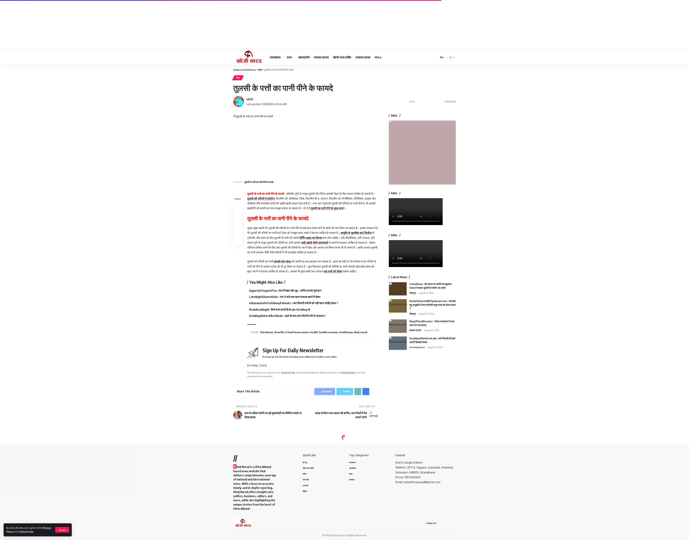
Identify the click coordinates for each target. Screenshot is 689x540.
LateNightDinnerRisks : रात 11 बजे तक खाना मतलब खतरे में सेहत (284, 297)
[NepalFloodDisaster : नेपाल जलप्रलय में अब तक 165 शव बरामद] (398, 326)
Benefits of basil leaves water (292, 332)
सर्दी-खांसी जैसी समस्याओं (314, 242)
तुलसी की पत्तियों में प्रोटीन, (261, 198)
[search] (435, 57)
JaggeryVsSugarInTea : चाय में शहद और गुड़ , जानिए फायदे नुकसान (285, 290)
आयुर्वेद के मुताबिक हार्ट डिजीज (356, 233)
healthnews (346, 332)
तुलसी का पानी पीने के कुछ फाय (327, 208)
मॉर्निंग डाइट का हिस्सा (310, 238)
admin (249, 98)
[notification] (431, 57)
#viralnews (266, 332)
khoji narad (360, 332)
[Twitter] (446, 523)
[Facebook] (442, 523)
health (314, 332)
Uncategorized (417, 347)
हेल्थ (238, 77)
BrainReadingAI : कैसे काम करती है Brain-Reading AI (279, 309)
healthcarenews (328, 332)
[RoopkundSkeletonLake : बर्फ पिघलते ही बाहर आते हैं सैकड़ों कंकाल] (398, 343)
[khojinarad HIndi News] (248, 57)
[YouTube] (450, 523)
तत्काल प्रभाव (415, 330)
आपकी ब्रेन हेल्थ (282, 261)
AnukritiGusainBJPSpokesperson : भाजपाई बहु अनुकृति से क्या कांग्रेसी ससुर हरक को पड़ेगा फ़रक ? (432, 305)
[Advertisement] (107, 25)
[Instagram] (455, 523)
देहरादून (412, 292)
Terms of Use (25, 531)
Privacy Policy (348, 372)
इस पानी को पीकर (333, 271)
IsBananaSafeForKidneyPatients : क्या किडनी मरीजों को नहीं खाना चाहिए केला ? (293, 303)
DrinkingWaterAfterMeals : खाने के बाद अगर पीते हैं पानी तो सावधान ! (287, 316)
